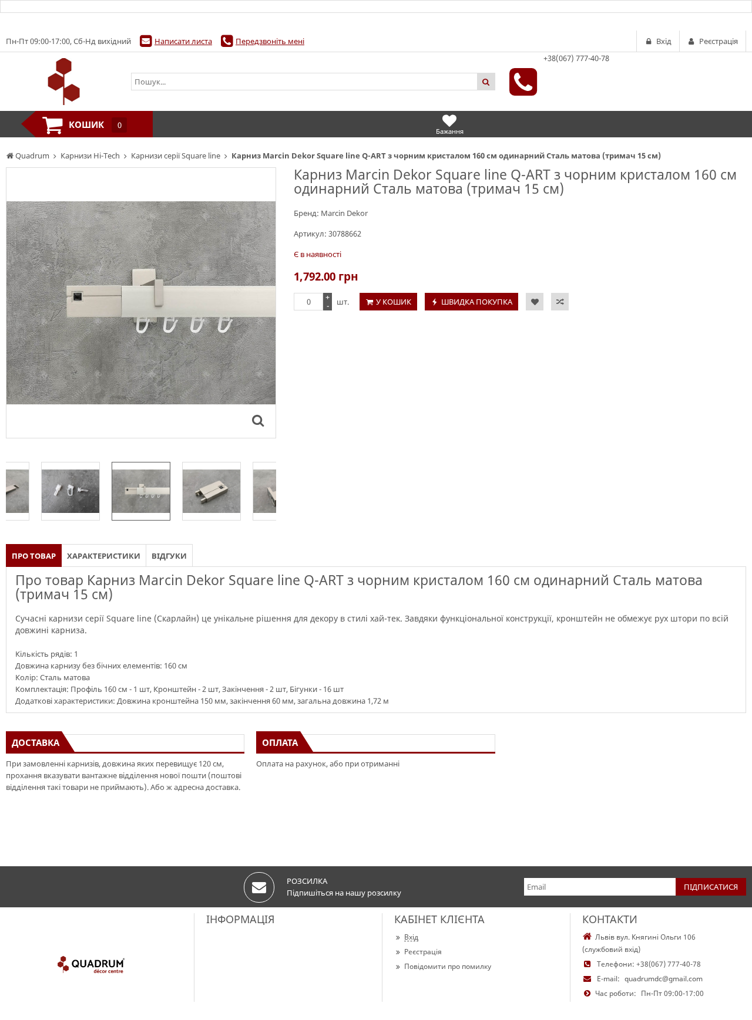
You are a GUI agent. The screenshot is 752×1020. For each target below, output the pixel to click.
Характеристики (103, 555)
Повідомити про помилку (447, 966)
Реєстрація (423, 952)
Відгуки (169, 555)
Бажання (450, 131)
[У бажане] (534, 301)
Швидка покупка (476, 301)
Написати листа (183, 41)
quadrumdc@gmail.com (664, 979)
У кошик (393, 301)
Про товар (34, 555)
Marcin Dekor (344, 213)
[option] (141, 303)
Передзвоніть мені (270, 41)
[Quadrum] (62, 81)
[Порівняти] (560, 301)
